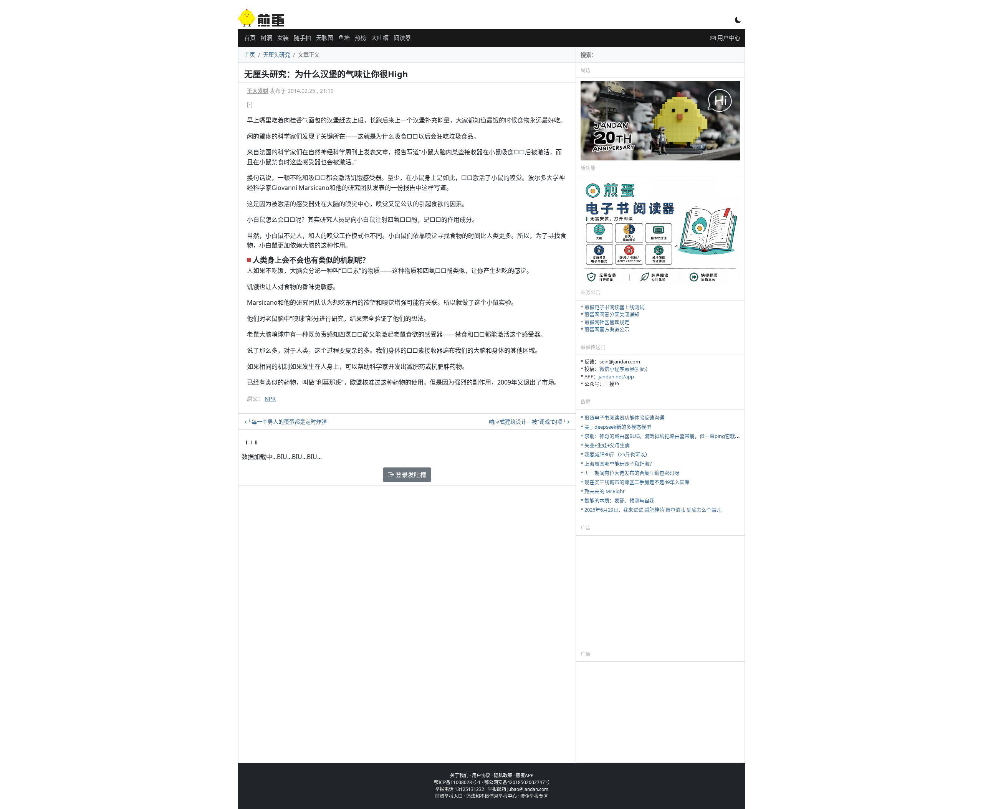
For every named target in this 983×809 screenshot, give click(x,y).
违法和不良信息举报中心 (491, 796)
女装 (283, 37)
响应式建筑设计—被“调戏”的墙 (526, 421)
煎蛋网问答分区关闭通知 (611, 314)
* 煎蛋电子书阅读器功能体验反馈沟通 (622, 417)
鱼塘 (344, 37)
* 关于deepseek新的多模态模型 (616, 426)
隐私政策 (503, 775)
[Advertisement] (660, 592)
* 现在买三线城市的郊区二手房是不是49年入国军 (635, 482)
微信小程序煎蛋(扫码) (623, 368)
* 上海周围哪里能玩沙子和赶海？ (617, 463)
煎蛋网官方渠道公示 (606, 329)
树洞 (266, 37)
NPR (270, 398)
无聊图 (324, 37)
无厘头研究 (276, 54)
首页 (250, 37)
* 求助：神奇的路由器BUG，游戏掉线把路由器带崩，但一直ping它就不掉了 (665, 436)
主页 (249, 54)
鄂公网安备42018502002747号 (516, 782)
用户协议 (481, 775)
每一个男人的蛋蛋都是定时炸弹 (288, 421)
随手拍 (302, 37)
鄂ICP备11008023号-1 (457, 782)
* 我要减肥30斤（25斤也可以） (615, 454)
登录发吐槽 (410, 475)
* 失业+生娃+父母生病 (605, 445)
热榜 (360, 37)
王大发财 (257, 90)
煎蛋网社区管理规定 (606, 322)
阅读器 (402, 37)
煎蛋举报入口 (449, 796)
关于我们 (459, 775)
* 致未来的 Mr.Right (603, 491)
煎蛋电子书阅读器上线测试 (614, 307)
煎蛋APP (524, 775)
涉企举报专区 (534, 796)
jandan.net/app (616, 376)
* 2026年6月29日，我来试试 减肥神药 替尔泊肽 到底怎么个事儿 (651, 509)
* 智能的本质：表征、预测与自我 (617, 500)
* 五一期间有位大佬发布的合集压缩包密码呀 (630, 472)
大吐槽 (380, 37)
